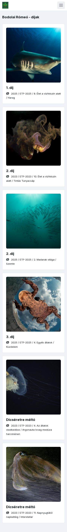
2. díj (10, 171)
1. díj (9, 88)
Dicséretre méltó (20, 420)
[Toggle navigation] (61, 5)
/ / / (29, 429)
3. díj (10, 337)
